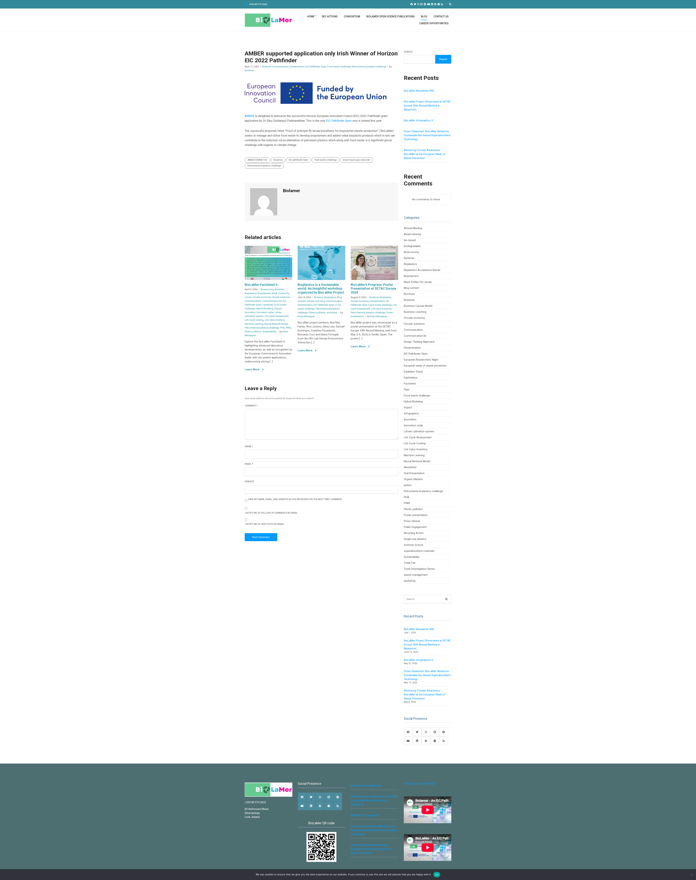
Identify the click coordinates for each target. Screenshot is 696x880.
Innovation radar (265, 312)
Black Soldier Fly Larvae (418, 282)
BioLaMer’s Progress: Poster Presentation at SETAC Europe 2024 (373, 288)
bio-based (410, 240)
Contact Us (441, 16)
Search (408, 51)
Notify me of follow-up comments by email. (272, 512)
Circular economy (262, 297)
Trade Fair (410, 563)
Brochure (409, 294)
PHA (282, 327)
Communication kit (272, 301)
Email (249, 464)
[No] (691, 874)
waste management (416, 574)
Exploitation (411, 377)
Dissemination (297, 66)
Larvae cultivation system (419, 431)
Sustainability (269, 331)
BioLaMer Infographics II (418, 120)
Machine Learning (254, 324)
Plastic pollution (253, 331)
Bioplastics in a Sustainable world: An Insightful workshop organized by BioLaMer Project (321, 288)
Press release (412, 521)
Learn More (252, 369)
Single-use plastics (415, 539)
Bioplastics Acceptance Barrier (422, 270)
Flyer (406, 389)
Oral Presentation (414, 473)
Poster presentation (416, 515)
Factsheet (267, 304)
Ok (436, 874)
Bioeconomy (267, 289)
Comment (251, 405)
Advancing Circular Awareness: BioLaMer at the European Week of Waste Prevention (424, 154)
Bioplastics (250, 293)
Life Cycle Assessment (277, 316)
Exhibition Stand (413, 371)
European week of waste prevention (425, 365)
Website (249, 481)
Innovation (250, 312)
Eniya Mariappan (306, 316)
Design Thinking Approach (419, 341)
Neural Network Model (276, 324)
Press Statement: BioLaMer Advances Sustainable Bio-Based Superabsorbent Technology (427, 135)
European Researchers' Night (421, 359)
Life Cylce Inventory (275, 320)
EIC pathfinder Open (298, 160)
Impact (278, 308)
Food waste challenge (339, 66)
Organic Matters (413, 479)
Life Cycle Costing (254, 320)
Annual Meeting (413, 228)
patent (407, 485)
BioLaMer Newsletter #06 (419, 90)
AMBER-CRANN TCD (257, 160)
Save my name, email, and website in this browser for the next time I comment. (295, 499)
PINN (288, 327)
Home (310, 16)
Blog (424, 16)
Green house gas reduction (356, 160)
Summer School (413, 545)
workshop (332, 312)
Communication (280, 66)
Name (249, 446)
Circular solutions (281, 297)
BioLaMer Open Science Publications (390, 16)
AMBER (249, 116)
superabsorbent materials (419, 551)
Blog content (411, 288)
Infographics (411, 413)
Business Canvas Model (418, 306)
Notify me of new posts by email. (265, 524)
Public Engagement (415, 527)
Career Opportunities (434, 23)
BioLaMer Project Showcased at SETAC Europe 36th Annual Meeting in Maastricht (427, 105)
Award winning (412, 234)
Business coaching (415, 311)
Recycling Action (414, 533)
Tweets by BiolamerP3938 (419, 783)
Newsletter (410, 467)
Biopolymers (264, 293)
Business (409, 300)
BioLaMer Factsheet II (261, 285)
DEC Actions (330, 16)
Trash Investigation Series (419, 568)
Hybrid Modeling (264, 308)
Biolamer (266, 66)
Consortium (352, 16)
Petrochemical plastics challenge (369, 66)
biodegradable (412, 246)
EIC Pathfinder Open (316, 66)
